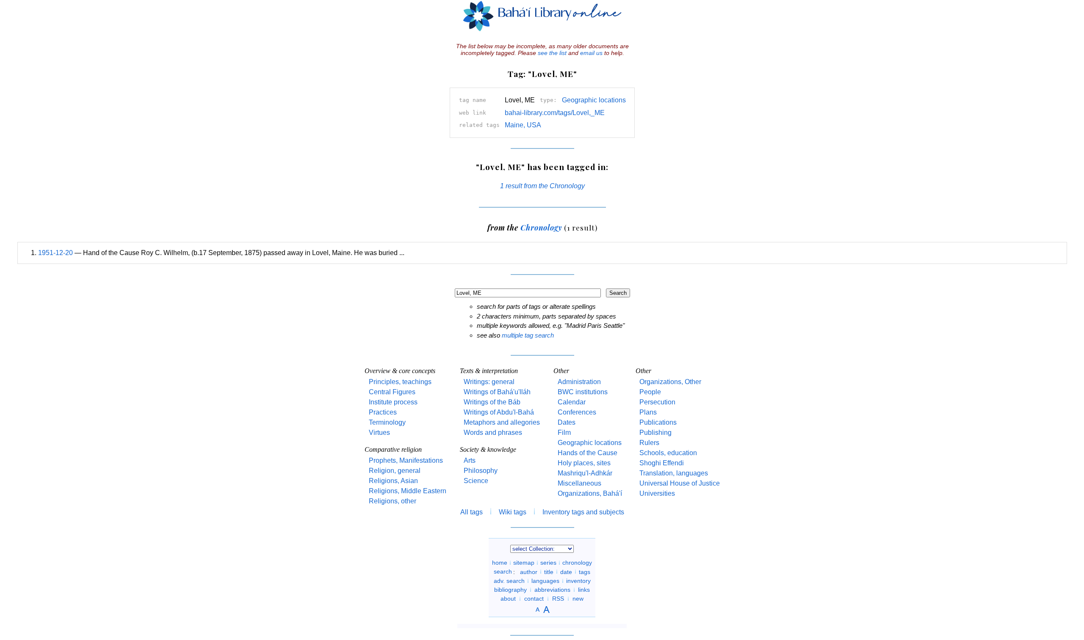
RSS (558, 598)
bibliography (510, 589)
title (548, 571)
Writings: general (489, 381)
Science (476, 480)
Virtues (379, 432)
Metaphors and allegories (502, 422)
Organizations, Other (670, 381)
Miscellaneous (579, 483)
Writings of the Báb (492, 402)
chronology (577, 562)
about (508, 598)
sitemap (523, 562)
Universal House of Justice (679, 483)
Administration (579, 381)
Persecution (657, 402)
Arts (470, 460)
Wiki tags (512, 512)
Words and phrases (493, 432)
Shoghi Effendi (661, 463)
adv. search (509, 580)
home (499, 562)
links (584, 589)
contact (534, 598)
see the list (552, 52)
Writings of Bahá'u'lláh (497, 392)
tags (584, 571)
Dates (566, 422)
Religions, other (392, 501)
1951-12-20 (55, 252)
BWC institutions (583, 392)
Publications (658, 422)
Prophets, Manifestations (406, 460)
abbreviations (552, 589)
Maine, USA (523, 125)
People (650, 392)
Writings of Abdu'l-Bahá (499, 412)
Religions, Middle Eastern (407, 490)
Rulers (649, 442)
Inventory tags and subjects (583, 512)
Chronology (541, 227)
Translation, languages (673, 473)
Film (564, 432)
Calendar (572, 402)
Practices (383, 412)
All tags (471, 512)
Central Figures (392, 392)
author (528, 571)
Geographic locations (594, 100)
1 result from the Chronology (542, 186)
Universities (657, 493)
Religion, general (394, 470)
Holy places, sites (584, 463)
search (503, 571)
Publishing (655, 432)
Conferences (577, 412)
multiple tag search (528, 335)
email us (591, 52)
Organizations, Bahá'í (590, 493)
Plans (648, 412)
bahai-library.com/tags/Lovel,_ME (555, 112)
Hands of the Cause (587, 452)
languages (545, 580)
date (566, 571)
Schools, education (668, 452)
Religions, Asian (393, 480)
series (548, 562)
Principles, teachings (400, 381)
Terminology (387, 422)
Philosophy (481, 470)
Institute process (393, 402)
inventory (578, 580)
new (577, 598)
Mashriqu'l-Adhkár (585, 473)
